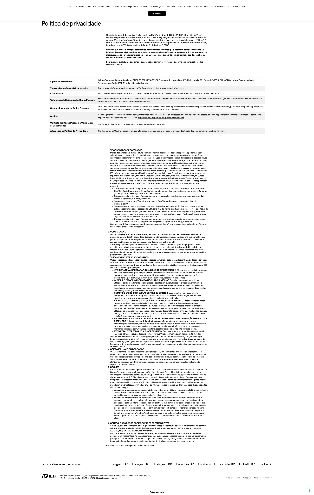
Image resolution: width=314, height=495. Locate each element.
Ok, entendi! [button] (157, 13)
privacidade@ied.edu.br (137, 83)
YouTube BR (227, 464)
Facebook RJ (206, 464)
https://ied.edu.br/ (168, 40)
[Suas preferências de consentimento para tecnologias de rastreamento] (309, 490)
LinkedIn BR (247, 464)
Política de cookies (244, 478)
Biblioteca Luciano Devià (263, 478)
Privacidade (229, 478)
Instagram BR (163, 464)
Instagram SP (119, 464)
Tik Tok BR (266, 464)
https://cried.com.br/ (187, 40)
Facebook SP (185, 464)
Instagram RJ (141, 464)
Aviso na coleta (157, 492)
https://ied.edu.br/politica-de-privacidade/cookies (161, 117)
